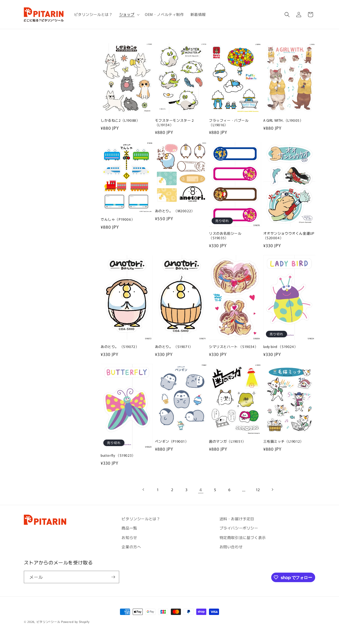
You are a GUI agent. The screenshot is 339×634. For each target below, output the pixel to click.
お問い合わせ (231, 546)
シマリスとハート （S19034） (233, 347)
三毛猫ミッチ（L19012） (283, 441)
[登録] (113, 577)
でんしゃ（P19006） (118, 219)
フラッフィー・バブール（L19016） (229, 122)
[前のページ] (143, 489)
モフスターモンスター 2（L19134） (174, 122)
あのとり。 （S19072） (120, 347)
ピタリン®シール (48, 621)
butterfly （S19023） (118, 455)
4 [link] (200, 489)
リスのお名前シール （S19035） (225, 235)
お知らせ (129, 537)
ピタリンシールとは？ (141, 518)
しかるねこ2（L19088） (120, 120)
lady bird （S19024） (280, 347)
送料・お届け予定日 (237, 518)
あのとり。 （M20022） (175, 211)
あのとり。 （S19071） (174, 347)
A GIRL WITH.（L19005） (283, 120)
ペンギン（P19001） (172, 441)
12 (258, 489)
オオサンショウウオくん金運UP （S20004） (288, 235)
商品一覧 (129, 528)
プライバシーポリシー (239, 528)
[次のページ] (272, 489)
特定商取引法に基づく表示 (243, 537)
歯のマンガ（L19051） (227, 441)
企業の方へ (131, 546)
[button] (129, 14)
